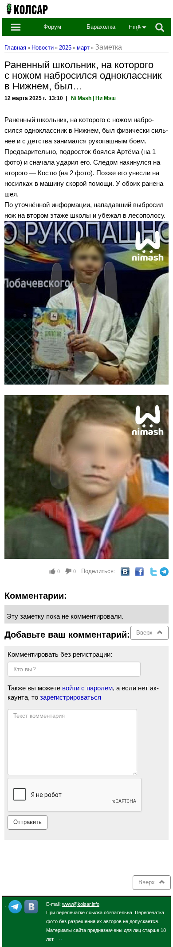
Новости (42, 47)
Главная (15, 47)
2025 (65, 47)
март (83, 47)
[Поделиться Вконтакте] (125, 571)
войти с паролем (87, 688)
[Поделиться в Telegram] (164, 571)
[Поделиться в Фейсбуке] (139, 571)
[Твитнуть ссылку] (153, 571)
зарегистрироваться (70, 697)
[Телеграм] (15, 906)
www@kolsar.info (80, 904)
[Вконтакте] (31, 906)
